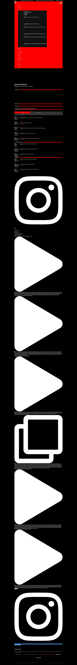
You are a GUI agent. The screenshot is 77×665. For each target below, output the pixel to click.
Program (19, 7)
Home (19, 4)
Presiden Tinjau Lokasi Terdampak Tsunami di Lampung (23, 86)
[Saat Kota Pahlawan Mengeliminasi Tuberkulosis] (16, 156)
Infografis (19, 57)
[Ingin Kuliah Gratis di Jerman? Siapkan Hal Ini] (31, 17)
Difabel (19, 48)
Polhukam (25, 13)
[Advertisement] (49, 76)
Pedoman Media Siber (27, 662)
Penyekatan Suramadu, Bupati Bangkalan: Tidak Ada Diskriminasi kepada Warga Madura (32, 128)
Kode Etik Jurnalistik (20, 662)
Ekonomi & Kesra (26, 11)
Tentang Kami (33, 662)
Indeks (19, 66)
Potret (19, 50)
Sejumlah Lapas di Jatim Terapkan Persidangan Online (28, 133)
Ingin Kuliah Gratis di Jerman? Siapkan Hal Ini (31, 23)
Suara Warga (20, 52)
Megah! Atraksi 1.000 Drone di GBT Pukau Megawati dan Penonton (25, 108)
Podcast (19, 64)
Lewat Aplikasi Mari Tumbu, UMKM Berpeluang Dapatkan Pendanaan (30, 138)
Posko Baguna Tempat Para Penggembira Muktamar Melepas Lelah (55, 0)
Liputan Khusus (20, 59)
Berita (19, 9)
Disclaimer (15, 662)
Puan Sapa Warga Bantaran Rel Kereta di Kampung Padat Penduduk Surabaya (31, 117)
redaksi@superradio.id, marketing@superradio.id (46, 654)
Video (19, 61)
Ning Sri (19, 55)
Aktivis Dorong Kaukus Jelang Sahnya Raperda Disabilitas (28, 159)
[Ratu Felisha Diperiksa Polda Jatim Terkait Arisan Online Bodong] (34, 27)
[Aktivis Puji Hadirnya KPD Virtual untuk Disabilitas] (16, 166)
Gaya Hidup (26, 14)
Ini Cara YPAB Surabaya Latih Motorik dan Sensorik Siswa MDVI (29, 169)
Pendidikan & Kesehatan (28, 12)
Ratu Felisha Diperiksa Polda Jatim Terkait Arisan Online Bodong (34, 0)
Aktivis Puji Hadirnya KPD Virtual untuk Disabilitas (27, 164)
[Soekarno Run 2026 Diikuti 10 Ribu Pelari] (16, 124)
